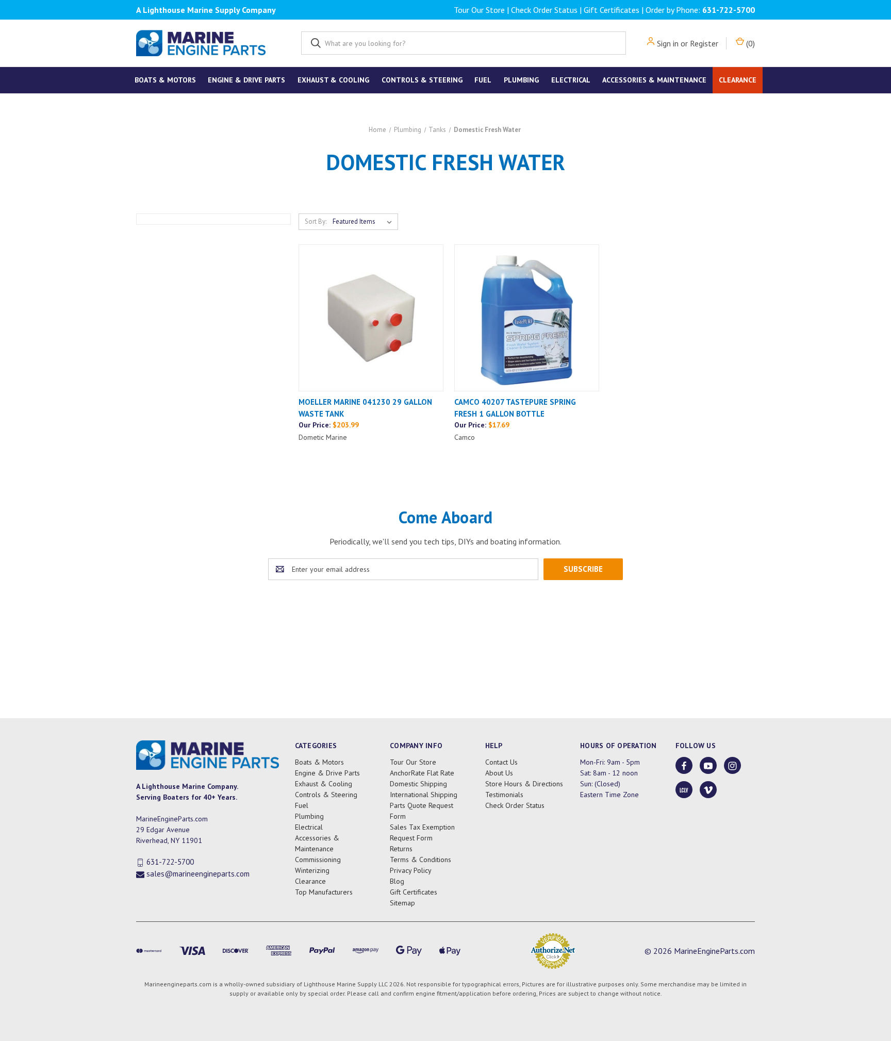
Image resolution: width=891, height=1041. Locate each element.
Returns (401, 848)
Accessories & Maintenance (654, 80)
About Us (499, 773)
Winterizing (312, 870)
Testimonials (504, 794)
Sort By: (315, 221)
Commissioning (318, 859)
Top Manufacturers (324, 892)
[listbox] (364, 221)
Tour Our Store (479, 10)
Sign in (668, 43)
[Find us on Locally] (684, 790)
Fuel (482, 80)
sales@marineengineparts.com (198, 874)
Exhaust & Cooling (333, 80)
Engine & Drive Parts (246, 80)
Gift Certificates (611, 10)
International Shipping (423, 794)
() (749, 43)
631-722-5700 (728, 10)
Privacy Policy (411, 870)
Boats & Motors (165, 80)
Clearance (737, 80)
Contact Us (501, 762)
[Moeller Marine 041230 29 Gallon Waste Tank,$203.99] (371, 317)
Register (704, 43)
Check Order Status (544, 10)
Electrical (570, 80)
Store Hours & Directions (524, 783)
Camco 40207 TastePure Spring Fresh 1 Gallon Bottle (515, 408)
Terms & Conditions (420, 859)
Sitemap (402, 902)
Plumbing (521, 80)
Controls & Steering (422, 80)
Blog (397, 881)
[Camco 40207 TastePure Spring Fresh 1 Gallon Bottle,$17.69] (526, 317)
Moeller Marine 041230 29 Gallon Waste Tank (365, 408)
